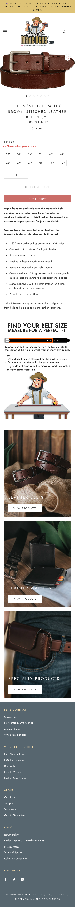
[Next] (55, 96)
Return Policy (11, 835)
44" (8, 163)
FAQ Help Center (14, 760)
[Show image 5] (41, 96)
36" (30, 154)
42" (62, 154)
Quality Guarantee (14, 815)
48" (30, 163)
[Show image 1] (26, 96)
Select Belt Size (37, 187)
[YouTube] (22, 879)
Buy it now (37, 199)
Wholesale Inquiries (15, 735)
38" (41, 154)
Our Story (9, 797)
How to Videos (12, 772)
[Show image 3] (34, 96)
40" (51, 154)
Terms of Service (13, 852)
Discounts (9, 766)
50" (41, 163)
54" (63, 163)
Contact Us (10, 717)
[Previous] (20, 96)
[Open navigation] (5, 31)
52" (52, 163)
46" (19, 163)
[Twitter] (14, 879)
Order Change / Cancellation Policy (24, 840)
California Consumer (15, 858)
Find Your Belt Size (14, 754)
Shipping (9, 803)
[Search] (64, 31)
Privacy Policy (11, 847)
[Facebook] (5, 879)
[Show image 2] (30, 96)
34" (19, 154)
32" (8, 154)
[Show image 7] (48, 96)
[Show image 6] (45, 96)
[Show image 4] (37, 96)
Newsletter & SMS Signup (18, 723)
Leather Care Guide (15, 778)
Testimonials (10, 809)
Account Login (12, 729)
